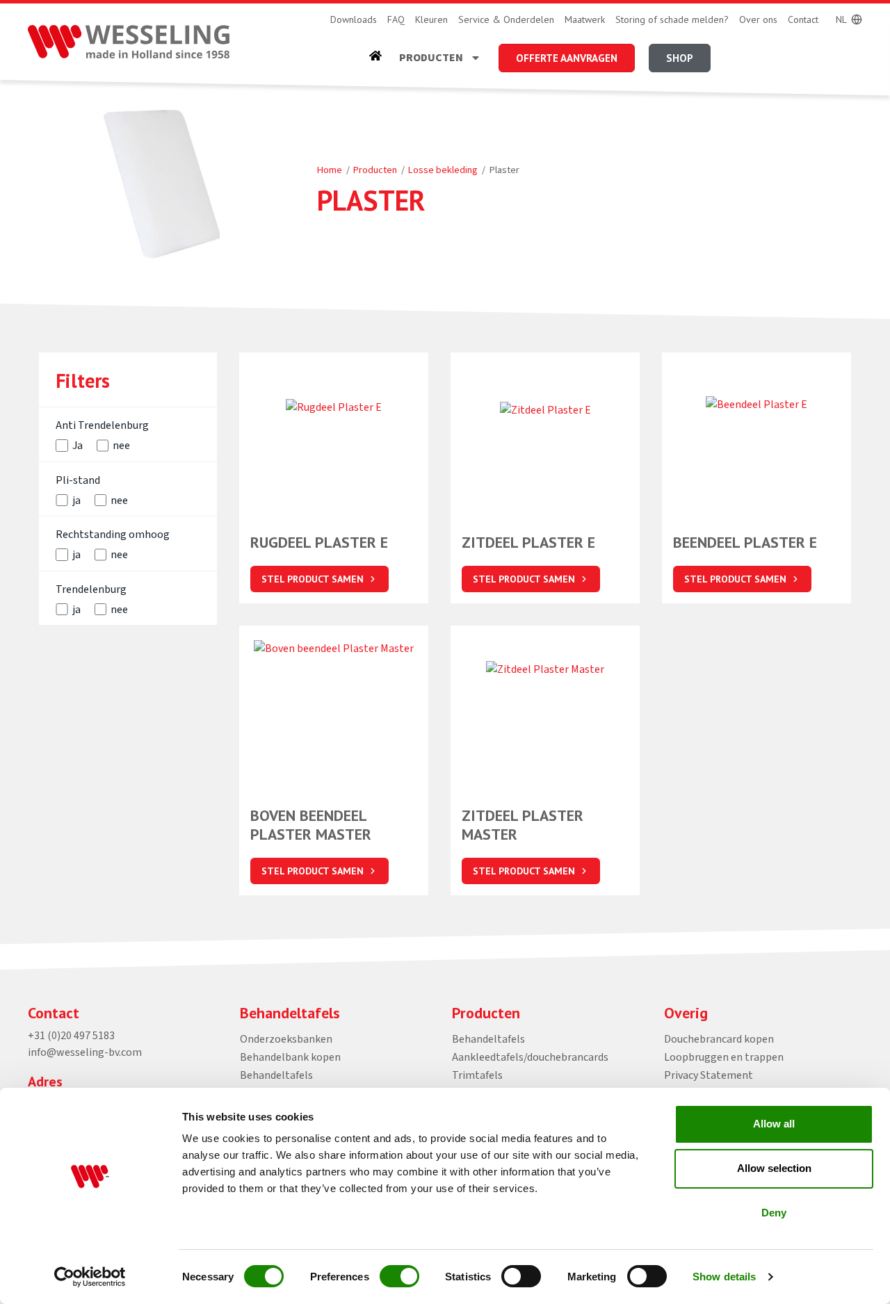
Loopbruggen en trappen (724, 1057)
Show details (724, 1276)
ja (76, 500)
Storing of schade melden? (672, 19)
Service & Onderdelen (506, 19)
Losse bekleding (443, 170)
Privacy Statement (708, 1075)
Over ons (758, 19)
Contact (803, 19)
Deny (773, 1213)
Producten (431, 57)
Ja (77, 445)
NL (841, 19)
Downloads (353, 19)
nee (121, 445)
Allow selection (774, 1168)
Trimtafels (477, 1075)
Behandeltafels (276, 1075)
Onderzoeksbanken (286, 1039)
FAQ (396, 19)
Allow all (774, 1124)
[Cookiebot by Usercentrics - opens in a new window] (90, 1276)
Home (329, 170)
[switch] (399, 1276)
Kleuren (431, 19)
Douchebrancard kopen (719, 1039)
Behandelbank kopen (290, 1057)
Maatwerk (585, 19)
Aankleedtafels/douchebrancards (530, 1057)
